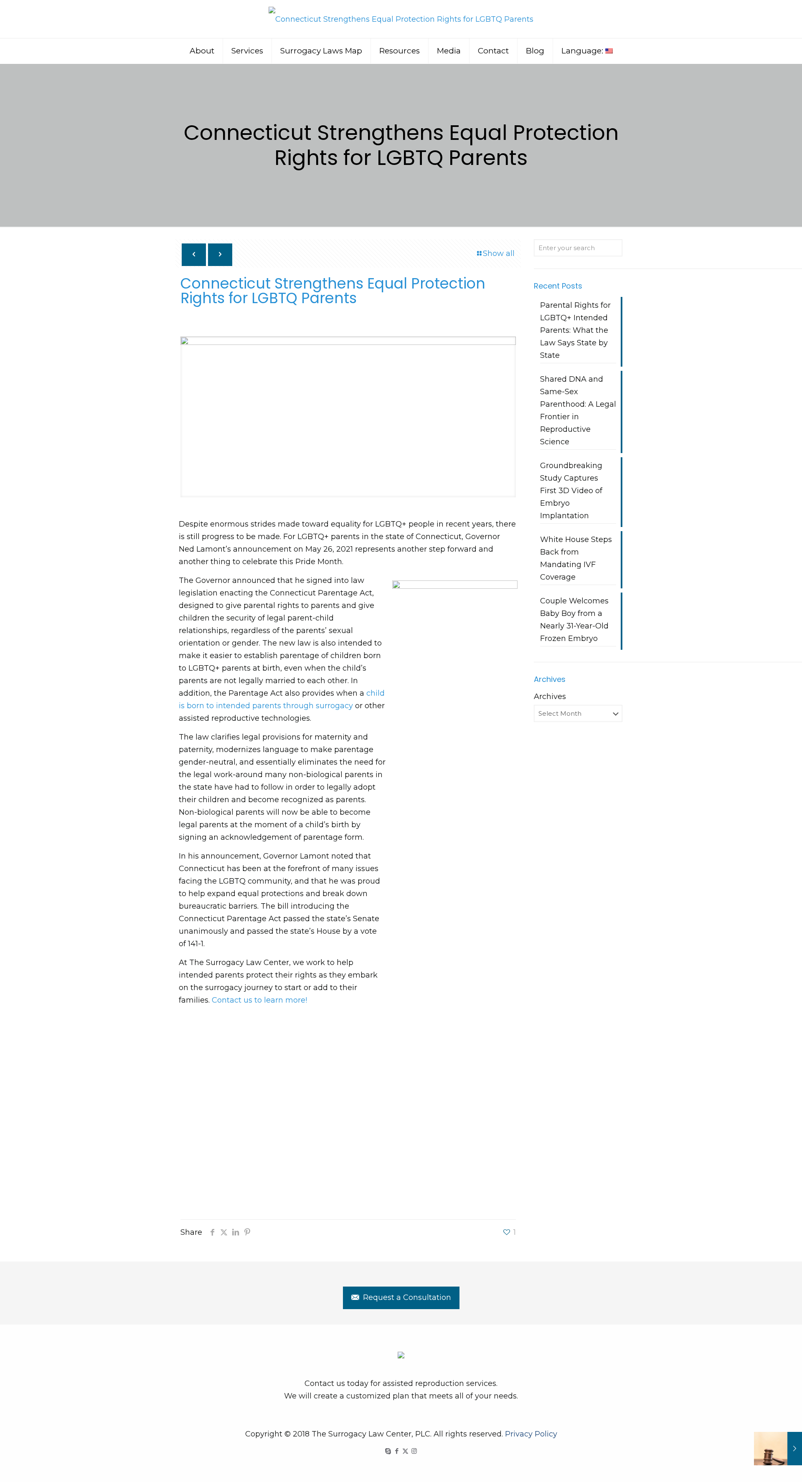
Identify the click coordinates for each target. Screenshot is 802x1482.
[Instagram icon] (414, 1451)
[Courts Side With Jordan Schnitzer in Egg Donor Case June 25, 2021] (778, 1448)
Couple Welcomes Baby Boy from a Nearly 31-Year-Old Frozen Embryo (574, 619)
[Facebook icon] (396, 1451)
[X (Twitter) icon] (405, 1451)
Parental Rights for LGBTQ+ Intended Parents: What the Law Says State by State (575, 330)
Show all (499, 253)
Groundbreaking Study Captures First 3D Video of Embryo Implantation (571, 490)
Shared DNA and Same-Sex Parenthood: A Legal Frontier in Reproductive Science (578, 410)
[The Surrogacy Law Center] (401, 19)
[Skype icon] (388, 1451)
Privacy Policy (531, 1434)
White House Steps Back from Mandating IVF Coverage (576, 558)
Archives (550, 696)
